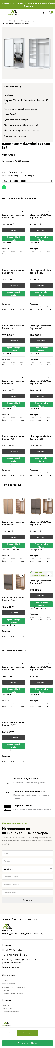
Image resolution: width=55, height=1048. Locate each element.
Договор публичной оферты (13, 993)
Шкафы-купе (15, 21)
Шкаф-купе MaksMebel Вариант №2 (13, 382)
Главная (5, 21)
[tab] (13, 87)
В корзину (27, 1032)
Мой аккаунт (7, 1008)
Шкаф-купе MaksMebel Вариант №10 (41, 271)
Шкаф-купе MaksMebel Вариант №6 (41, 382)
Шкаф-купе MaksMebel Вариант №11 (41, 437)
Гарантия (5, 990)
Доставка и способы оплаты (13, 987)
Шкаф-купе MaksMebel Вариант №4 (13, 216)
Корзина (5, 1005)
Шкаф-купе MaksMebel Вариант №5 (13, 327)
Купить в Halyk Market (27, 1043)
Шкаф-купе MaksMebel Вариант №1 (13, 271)
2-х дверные (27, 21)
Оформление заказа (10, 1011)
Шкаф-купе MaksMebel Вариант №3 (41, 327)
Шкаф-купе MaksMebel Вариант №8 (41, 216)
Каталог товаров (8, 983)
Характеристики (13, 86)
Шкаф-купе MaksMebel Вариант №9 (13, 437)
